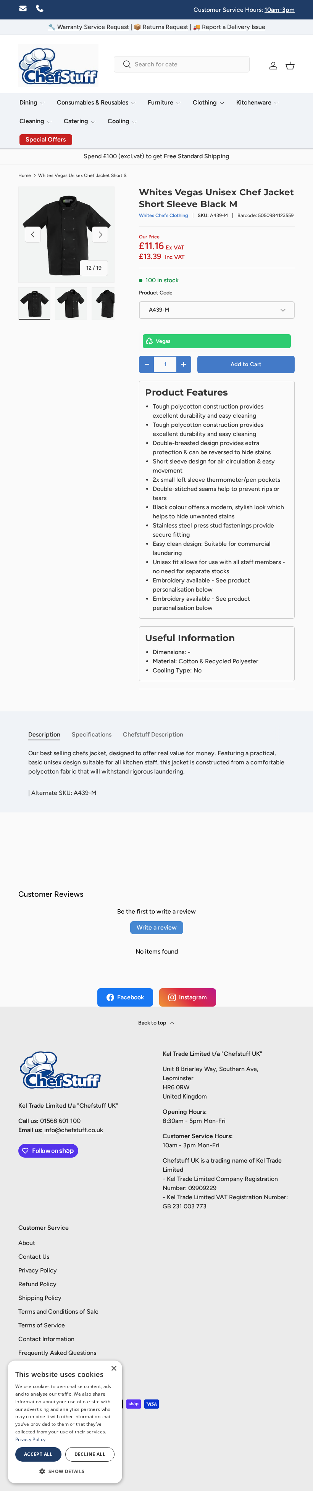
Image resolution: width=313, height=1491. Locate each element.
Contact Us (33, 1256)
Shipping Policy (39, 1297)
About (26, 1243)
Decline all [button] (89, 1454)
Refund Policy (37, 1284)
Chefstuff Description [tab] (153, 734)
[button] (290, 65)
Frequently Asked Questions (57, 1352)
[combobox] (181, 64)
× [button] (113, 1369)
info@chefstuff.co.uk (73, 1130)
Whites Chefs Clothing (163, 215)
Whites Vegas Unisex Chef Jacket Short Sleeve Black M (84, 175)
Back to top (152, 1023)
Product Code (156, 293)
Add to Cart (246, 364)
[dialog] (65, 1422)
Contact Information (46, 1339)
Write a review (157, 927)
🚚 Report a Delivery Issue (229, 27)
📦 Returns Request (161, 27)
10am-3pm (280, 9)
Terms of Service (41, 1325)
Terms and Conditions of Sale (58, 1311)
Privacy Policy (37, 1270)
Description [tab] (44, 734)
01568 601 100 (60, 1120)
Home (24, 175)
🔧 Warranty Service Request (88, 27)
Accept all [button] (38, 1454)
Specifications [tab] (91, 734)
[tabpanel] (156, 762)
